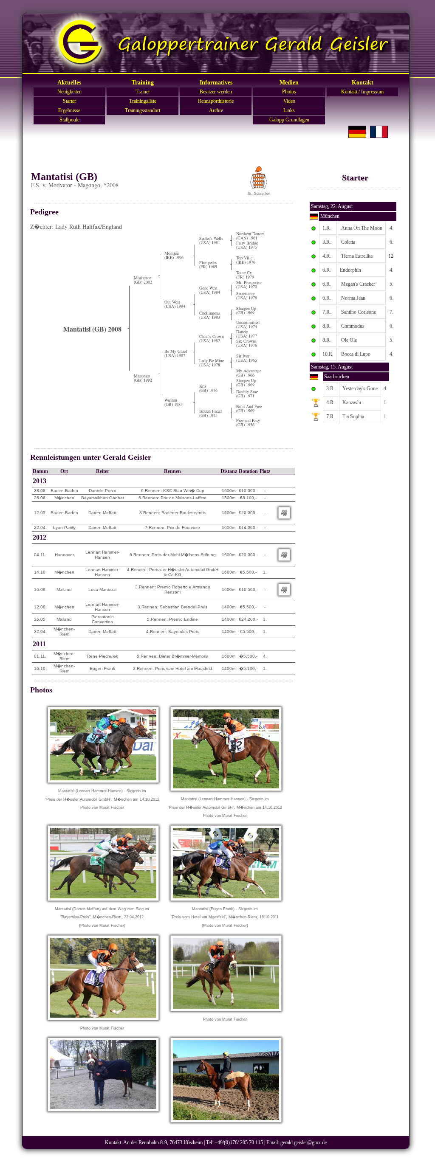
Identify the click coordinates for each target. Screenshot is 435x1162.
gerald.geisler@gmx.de (303, 1142)
